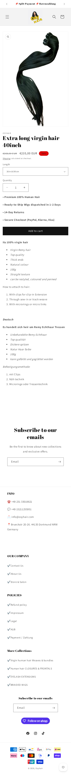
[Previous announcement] (7, 4)
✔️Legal (12, 621)
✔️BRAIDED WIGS (17, 684)
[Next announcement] (64, 4)
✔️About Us (14, 573)
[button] (7, 17)
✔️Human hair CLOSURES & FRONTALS (29, 668)
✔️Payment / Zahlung (20, 637)
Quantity (7, 180)
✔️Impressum (15, 613)
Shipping (6, 158)
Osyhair (39, 768)
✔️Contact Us (15, 565)
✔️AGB (11, 629)
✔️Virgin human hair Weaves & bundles (30, 660)
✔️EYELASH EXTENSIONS (21, 676)
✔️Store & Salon (16, 582)
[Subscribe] (60, 462)
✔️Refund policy (17, 604)
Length (6, 164)
